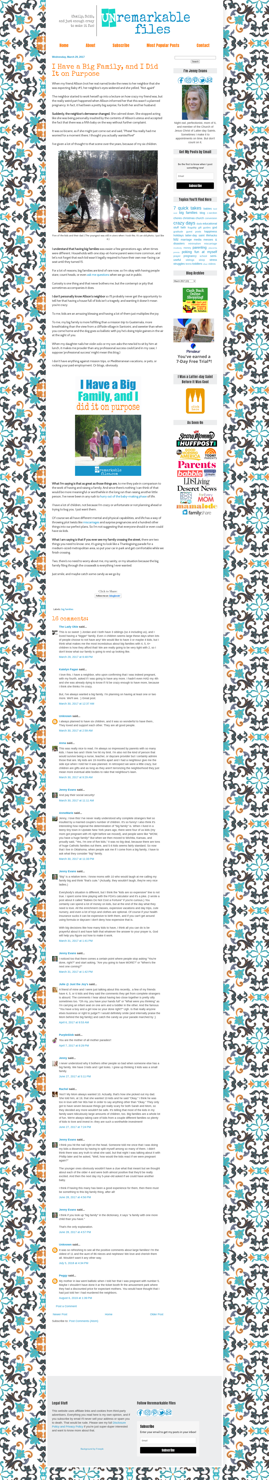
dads (199, 223)
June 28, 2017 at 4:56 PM (75, 1197)
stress (213, 259)
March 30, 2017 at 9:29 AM (76, 777)
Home (63, 45)
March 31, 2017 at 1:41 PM (76, 940)
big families (67, 609)
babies (207, 208)
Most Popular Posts (163, 45)
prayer (176, 256)
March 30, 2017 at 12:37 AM (76, 703)
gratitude (178, 231)
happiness (210, 231)
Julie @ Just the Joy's (73, 984)
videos (212, 263)
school (203, 256)
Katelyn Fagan (68, 669)
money (187, 247)
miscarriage (210, 243)
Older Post (156, 1314)
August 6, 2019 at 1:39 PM (75, 1298)
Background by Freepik (92, 1449)
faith (183, 227)
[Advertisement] (108, 1349)
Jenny (63, 1058)
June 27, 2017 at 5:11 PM (75, 1076)
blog (202, 212)
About (90, 45)
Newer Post (60, 1314)
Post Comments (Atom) (83, 1321)
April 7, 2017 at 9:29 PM (74, 1045)
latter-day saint (194, 235)
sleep (202, 259)
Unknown (65, 716)
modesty (177, 248)
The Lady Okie (68, 626)
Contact (203, 45)
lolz (176, 239)
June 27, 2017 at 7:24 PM (75, 1127)
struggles (179, 263)
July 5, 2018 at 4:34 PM (73, 1263)
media (197, 239)
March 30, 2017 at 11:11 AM (76, 800)
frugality (192, 227)
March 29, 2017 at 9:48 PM (76, 656)
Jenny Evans (67, 789)
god (214, 227)
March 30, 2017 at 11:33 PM (76, 858)
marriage (186, 239)
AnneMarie (66, 813)
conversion (211, 218)
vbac (205, 264)
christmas (189, 218)
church (200, 218)
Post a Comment (66, 1306)
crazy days (184, 222)
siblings (190, 259)
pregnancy (190, 256)
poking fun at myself (199, 252)
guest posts (193, 231)
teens (189, 263)
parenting (200, 247)
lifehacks (211, 235)
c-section (212, 212)
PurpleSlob (66, 1034)
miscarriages (91, 522)
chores (177, 218)
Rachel (63, 1089)
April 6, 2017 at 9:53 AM (74, 1022)
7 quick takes (187, 208)
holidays (178, 235)
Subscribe (121, 45)
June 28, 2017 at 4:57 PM (75, 1232)
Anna (62, 743)
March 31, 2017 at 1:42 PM (76, 971)
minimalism (194, 243)
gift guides (204, 227)
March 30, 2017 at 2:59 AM (76, 730)
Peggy (63, 1275)
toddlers (197, 263)
